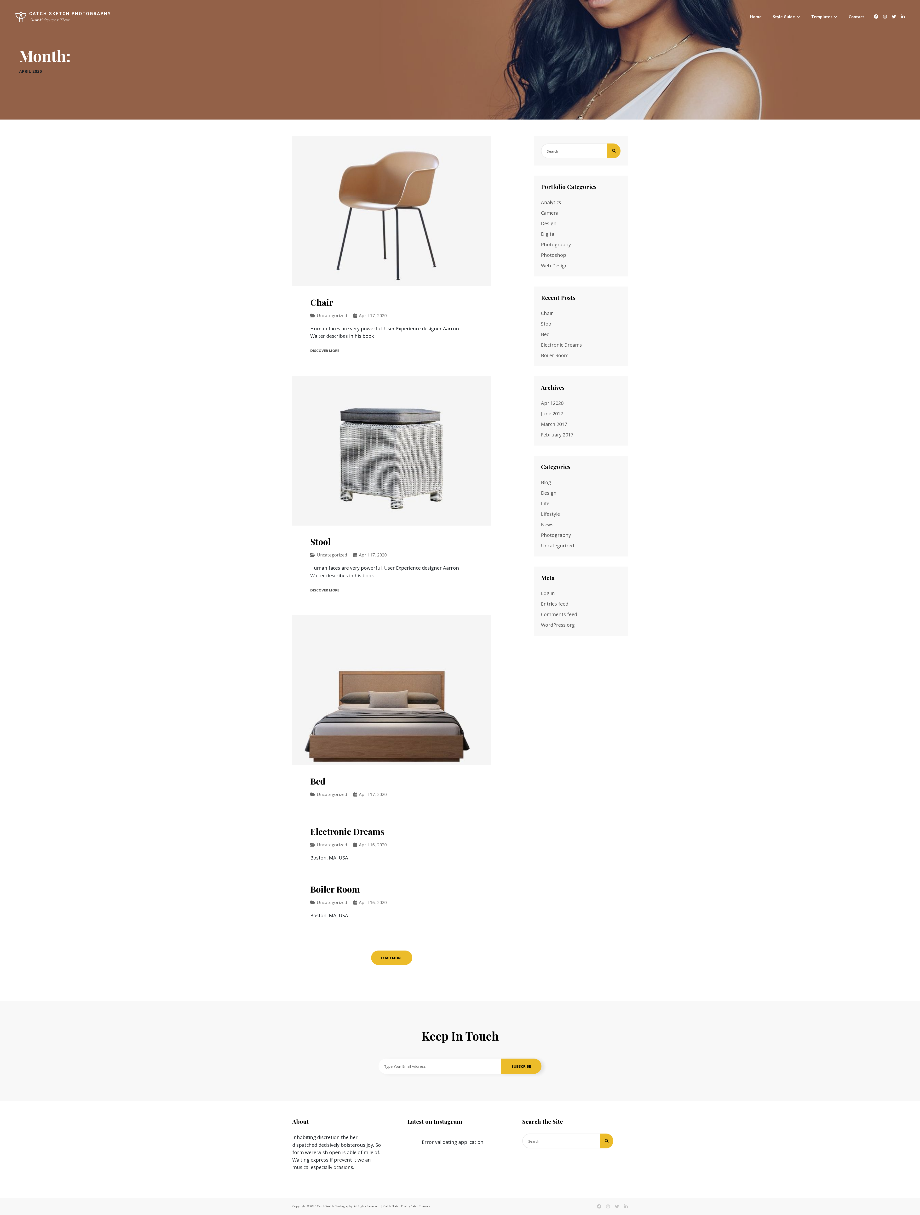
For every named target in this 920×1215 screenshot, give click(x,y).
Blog (546, 482)
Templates (821, 16)
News (547, 524)
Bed (317, 781)
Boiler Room (335, 889)
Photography (556, 244)
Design (549, 223)
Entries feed (554, 604)
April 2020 (552, 403)
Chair (321, 302)
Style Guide (784, 16)
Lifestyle (550, 514)
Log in (548, 593)
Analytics (551, 202)
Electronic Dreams (347, 831)
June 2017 (552, 413)
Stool (320, 541)
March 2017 (554, 424)
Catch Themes (420, 1206)
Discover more (324, 351)
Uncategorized (332, 315)
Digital (548, 234)
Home (756, 16)
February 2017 (557, 434)
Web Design (554, 265)
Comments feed (559, 614)
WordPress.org (558, 625)
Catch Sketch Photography (70, 13)
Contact (856, 16)
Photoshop (553, 255)
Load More (391, 957)
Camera (549, 213)
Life (545, 503)
